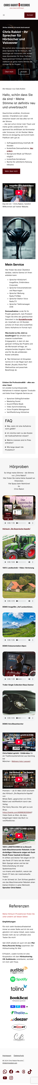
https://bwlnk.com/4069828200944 (17, 812)
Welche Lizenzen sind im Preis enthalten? (18, 441)
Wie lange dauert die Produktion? (14, 448)
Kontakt (30, 15)
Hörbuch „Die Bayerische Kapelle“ (17, 529)
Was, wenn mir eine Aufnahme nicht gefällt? (18, 427)
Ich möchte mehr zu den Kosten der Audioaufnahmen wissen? (18, 434)
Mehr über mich (11, 171)
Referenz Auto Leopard (21, 761)
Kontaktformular (25, 319)
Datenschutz (19, 1056)
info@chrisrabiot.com (10, 1063)
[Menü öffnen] (4, 15)
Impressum (7, 1056)
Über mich (9, 72)
